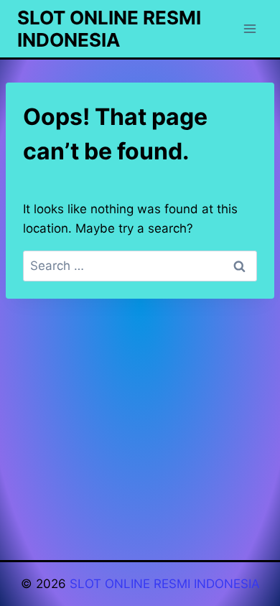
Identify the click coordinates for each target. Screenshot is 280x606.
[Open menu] (249, 28)
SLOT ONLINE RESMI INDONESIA (165, 584)
